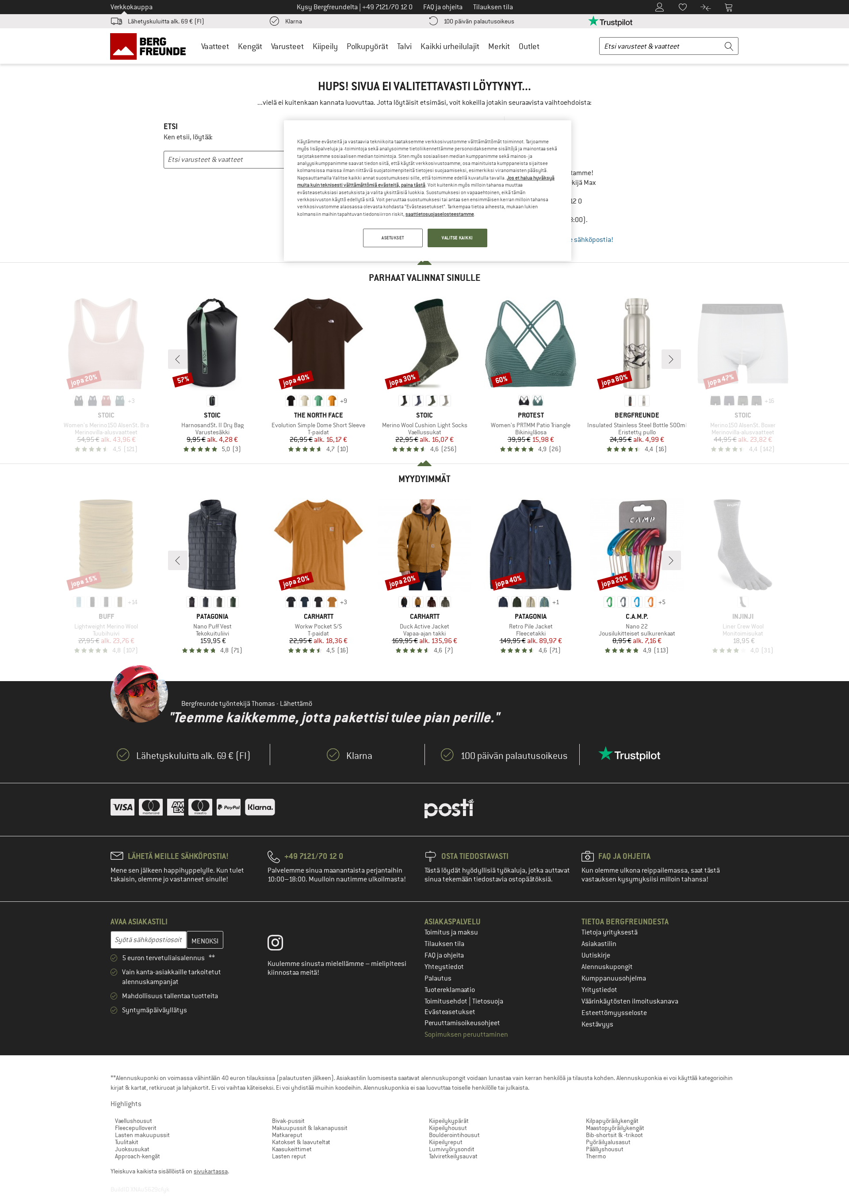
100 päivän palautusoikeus (479, 21)
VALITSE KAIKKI (457, 238)
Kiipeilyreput (446, 1142)
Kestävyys (597, 1024)
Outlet (529, 46)
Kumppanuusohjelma (613, 978)
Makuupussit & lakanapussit (310, 1128)
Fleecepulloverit (136, 1128)
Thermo (596, 1156)
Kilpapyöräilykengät (612, 1121)
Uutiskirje (595, 955)
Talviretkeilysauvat (453, 1156)
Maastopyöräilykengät (615, 1128)
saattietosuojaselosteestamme (439, 214)
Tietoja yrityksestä (609, 932)
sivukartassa (211, 1171)
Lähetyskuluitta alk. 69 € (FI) (166, 21)
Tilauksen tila (444, 943)
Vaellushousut (133, 1121)
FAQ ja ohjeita (444, 955)
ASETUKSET (393, 238)
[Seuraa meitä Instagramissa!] (282, 944)
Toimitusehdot (446, 1001)
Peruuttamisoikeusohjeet (462, 1023)
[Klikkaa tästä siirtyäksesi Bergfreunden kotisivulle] (151, 46)
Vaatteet (215, 46)
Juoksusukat (132, 1149)
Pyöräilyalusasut (608, 1142)
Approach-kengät (137, 1156)
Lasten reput (289, 1156)
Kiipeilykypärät (449, 1121)
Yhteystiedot (444, 966)
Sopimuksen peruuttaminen (466, 1034)
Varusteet (287, 46)
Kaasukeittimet (292, 1149)
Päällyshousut (604, 1149)
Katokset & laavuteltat (301, 1142)
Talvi (404, 46)
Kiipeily (325, 46)
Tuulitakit (126, 1142)
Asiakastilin (598, 943)
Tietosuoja (487, 1001)
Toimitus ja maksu (451, 932)
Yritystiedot (599, 989)
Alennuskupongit (607, 966)
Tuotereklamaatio (449, 989)
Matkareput (287, 1135)
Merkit (499, 46)
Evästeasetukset (449, 1012)
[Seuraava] (671, 359)
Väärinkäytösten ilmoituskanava (629, 1001)
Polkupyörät (367, 46)
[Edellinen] (177, 359)
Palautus (437, 978)
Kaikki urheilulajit (450, 46)
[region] (427, 190)
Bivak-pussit (288, 1121)
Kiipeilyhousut (448, 1128)
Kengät (250, 46)
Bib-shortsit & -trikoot (614, 1135)
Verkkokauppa (132, 7)
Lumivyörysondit (451, 1149)
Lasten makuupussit (142, 1135)
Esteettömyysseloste (614, 1012)
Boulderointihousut (454, 1135)
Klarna (293, 21)
